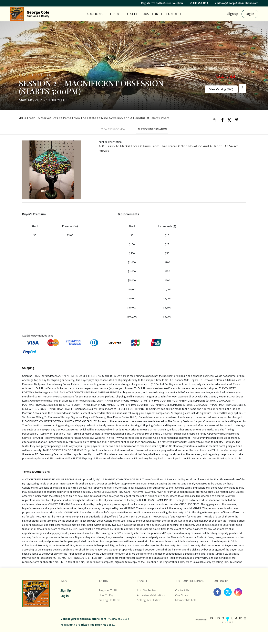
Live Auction (35, 75)
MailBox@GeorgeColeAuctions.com (236, 3)
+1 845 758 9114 (199, 3)
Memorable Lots (185, 600)
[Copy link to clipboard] (215, 120)
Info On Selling (146, 590)
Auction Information (152, 129)
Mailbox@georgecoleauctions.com (83, 619)
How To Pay (106, 595)
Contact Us (182, 590)
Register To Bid (109, 590)
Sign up (232, 14)
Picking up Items (109, 600)
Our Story (181, 595)
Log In (250, 14)
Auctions (94, 14)
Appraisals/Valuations (151, 595)
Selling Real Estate (149, 600)
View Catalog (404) (221, 89)
